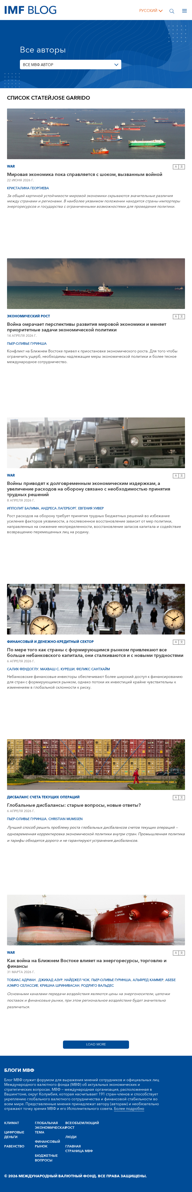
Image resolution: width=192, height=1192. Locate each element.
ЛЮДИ (71, 1137)
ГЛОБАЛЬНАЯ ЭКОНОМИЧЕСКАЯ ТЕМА (50, 1128)
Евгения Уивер (91, 508)
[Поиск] (172, 10)
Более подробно (129, 1108)
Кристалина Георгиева (28, 188)
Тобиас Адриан (22, 980)
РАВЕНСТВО (14, 1146)
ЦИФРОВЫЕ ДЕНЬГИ (14, 1134)
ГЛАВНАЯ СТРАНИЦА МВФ (79, 1148)
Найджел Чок (76, 980)
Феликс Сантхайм (93, 669)
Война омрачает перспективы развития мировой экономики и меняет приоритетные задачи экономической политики (86, 327)
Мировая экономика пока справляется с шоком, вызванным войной (84, 174)
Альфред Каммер (148, 980)
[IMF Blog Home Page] (30, 10)
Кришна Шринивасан (59, 986)
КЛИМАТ (11, 1123)
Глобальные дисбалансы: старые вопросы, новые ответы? (74, 805)
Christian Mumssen (65, 819)
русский (148, 11)
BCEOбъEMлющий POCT (80, 1125)
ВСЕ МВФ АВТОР (38, 65)
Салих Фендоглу (22, 669)
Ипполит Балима (23, 508)
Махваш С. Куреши (57, 669)
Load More (96, 1044)
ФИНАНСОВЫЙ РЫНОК (47, 1144)
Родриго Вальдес (97, 986)
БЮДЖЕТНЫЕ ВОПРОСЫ (46, 1158)
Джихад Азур (50, 980)
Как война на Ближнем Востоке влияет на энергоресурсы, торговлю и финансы (86, 963)
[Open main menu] (184, 10)
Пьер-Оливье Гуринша (27, 344)
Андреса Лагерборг (58, 508)
